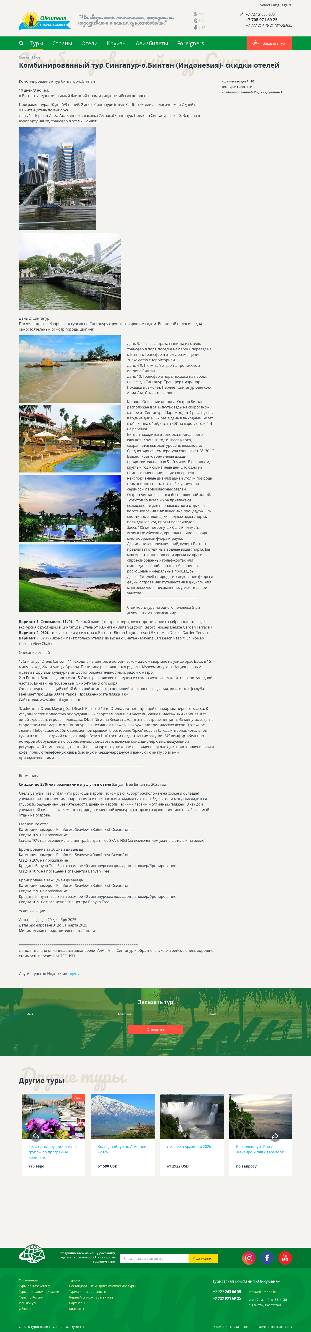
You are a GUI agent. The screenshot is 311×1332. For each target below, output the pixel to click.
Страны (62, 43)
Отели (89, 43)
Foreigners (190, 43)
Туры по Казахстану (34, 1286)
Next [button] (275, 1136)
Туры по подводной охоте (39, 1291)
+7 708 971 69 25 (262, 20)
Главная (25, 57)
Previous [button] (36, 1136)
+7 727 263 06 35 (227, 1291)
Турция (74, 1280)
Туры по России (31, 1297)
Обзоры (25, 1308)
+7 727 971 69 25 (227, 1298)
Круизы (117, 43)
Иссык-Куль (28, 1303)
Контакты (76, 1308)
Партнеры (77, 1303)
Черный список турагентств (91, 1297)
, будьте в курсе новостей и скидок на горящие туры (87, 1257)
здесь (74, 973)
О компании (28, 1280)
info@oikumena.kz (262, 1292)
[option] (53, 1136)
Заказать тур (274, 43)
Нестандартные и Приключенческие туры (102, 1286)
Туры (36, 43)
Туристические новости (87, 1291)
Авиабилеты (152, 43)
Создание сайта (226, 1326)
